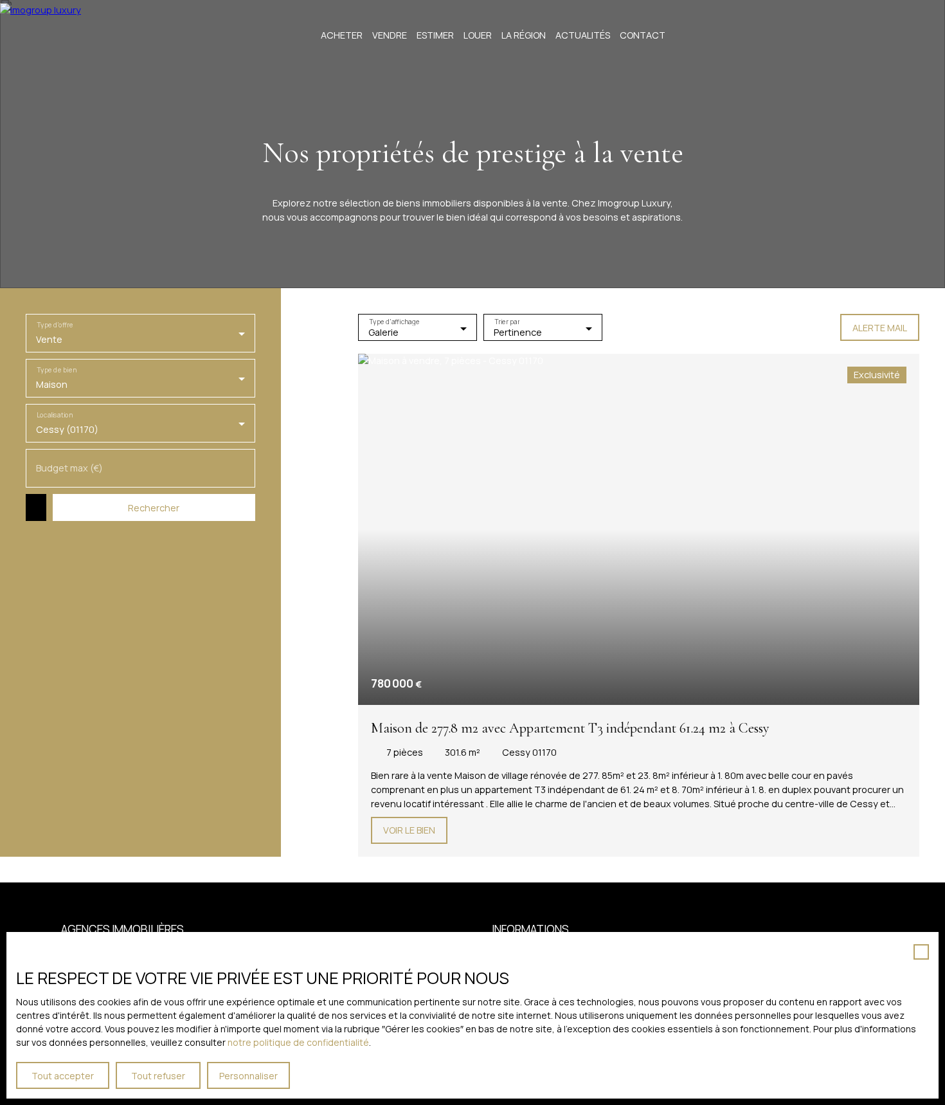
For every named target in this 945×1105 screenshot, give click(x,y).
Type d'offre (55, 325)
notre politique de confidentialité (298, 1042)
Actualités (582, 35)
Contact (642, 35)
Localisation (55, 415)
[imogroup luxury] (48, 35)
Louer (478, 35)
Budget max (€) (69, 468)
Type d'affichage (394, 322)
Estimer (435, 35)
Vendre (389, 35)
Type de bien (56, 370)
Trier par (506, 322)
